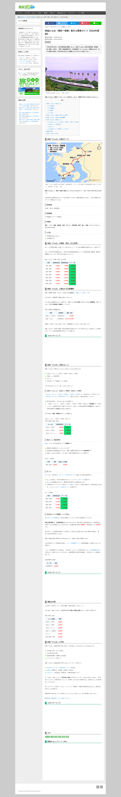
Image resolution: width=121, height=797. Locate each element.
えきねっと (50, 672)
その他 (50, 112)
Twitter (97, 787)
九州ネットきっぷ (51, 394)
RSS (101, 787)
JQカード (81, 479)
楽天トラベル (21, 73)
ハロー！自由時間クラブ (73, 543)
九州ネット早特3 (63, 394)
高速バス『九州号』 (81, 292)
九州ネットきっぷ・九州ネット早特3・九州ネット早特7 (63, 122)
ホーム (20, 13)
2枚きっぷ (48, 443)
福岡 (63, 736)
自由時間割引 (94, 550)
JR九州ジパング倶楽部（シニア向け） (58, 129)
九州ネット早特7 (75, 394)
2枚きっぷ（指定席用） (55, 124)
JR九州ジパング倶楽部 (51, 517)
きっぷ (34, 13)
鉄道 (40, 13)
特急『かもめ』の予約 (52, 133)
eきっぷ (51, 126)
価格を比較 (49, 131)
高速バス (52, 13)
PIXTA (67, 93)
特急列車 (47, 42)
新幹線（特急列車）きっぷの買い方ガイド (58, 698)
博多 (60, 736)
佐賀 (56, 736)
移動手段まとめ (62, 13)
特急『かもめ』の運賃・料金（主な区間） (57, 115)
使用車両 (51, 106)
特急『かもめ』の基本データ (54, 103)
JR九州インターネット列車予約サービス (57, 396)
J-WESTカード (65, 487)
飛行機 (45, 13)
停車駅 (50, 110)
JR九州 (47, 736)
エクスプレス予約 (23, 63)
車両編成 (51, 108)
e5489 (71, 484)
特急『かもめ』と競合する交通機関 (55, 117)
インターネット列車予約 (25, 61)
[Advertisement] (59, 349)
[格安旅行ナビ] (26, 9)
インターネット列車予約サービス (66, 475)
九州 (52, 736)
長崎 (67, 736)
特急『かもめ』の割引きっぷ (54, 119)
